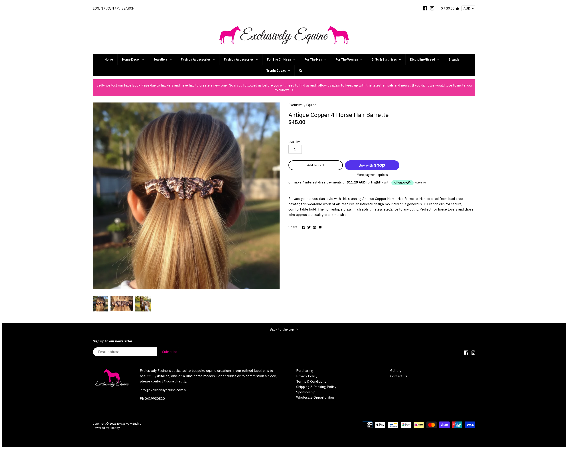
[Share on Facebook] (303, 226)
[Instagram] (432, 8)
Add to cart (315, 165)
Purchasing (304, 370)
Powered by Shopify (106, 428)
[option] (100, 303)
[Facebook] (425, 8)
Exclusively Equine (302, 105)
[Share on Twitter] (309, 226)
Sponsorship (305, 392)
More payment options (372, 175)
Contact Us (398, 376)
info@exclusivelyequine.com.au (163, 390)
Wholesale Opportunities (315, 397)
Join (110, 8)
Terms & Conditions (311, 381)
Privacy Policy (306, 376)
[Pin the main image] (314, 226)
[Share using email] (320, 226)
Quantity (294, 141)
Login (98, 8)
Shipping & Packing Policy (316, 387)
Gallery (395, 370)
